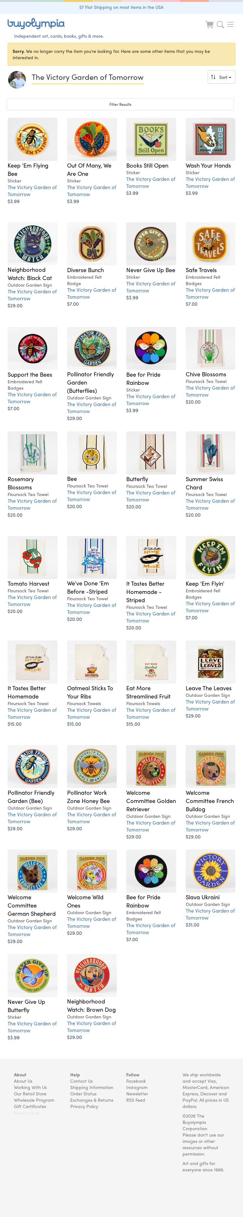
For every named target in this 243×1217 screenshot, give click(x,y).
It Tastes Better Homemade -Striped (145, 591)
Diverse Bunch (85, 269)
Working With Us (30, 1087)
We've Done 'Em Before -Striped (88, 587)
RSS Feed (135, 1100)
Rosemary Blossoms (21, 483)
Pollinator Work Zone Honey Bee (88, 796)
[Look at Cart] (210, 29)
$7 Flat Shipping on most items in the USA (121, 7)
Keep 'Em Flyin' (205, 583)
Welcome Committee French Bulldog (210, 800)
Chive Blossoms (206, 374)
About (20, 1074)
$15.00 (15, 723)
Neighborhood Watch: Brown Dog (91, 1005)
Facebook (136, 1081)
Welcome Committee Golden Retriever (151, 800)
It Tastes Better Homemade (27, 692)
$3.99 (14, 201)
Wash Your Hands (208, 165)
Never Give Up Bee (150, 269)
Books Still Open (147, 165)
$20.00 (193, 401)
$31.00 (192, 924)
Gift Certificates (30, 1106)
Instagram (136, 1087)
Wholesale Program (34, 1100)
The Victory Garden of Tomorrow (32, 190)
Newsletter (137, 1093)
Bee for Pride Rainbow (143, 378)
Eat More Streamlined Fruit (148, 692)
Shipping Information (91, 1087)
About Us (23, 1081)
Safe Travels (201, 269)
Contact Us (81, 1081)
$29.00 (15, 305)
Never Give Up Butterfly (26, 1005)
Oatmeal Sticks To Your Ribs (90, 692)
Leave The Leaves (209, 688)
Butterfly (137, 479)
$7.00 (73, 303)
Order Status (83, 1093)
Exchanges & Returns (91, 1100)
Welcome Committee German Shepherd (32, 905)
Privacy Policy (84, 1106)
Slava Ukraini (203, 897)
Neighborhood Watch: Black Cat (30, 273)
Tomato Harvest (28, 583)
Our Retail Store (30, 1093)
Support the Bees (30, 374)
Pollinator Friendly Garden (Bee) (31, 796)
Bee (72, 478)
